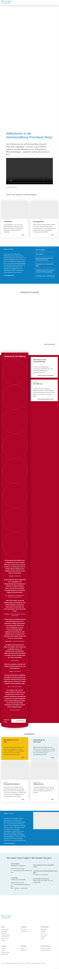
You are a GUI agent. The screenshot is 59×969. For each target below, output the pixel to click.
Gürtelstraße (8, 221)
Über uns (3, 946)
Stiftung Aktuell (44, 929)
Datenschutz (27, 963)
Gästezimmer (43, 936)
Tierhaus (42, 938)
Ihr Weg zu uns (24, 950)
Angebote (23, 948)
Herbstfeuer (43, 931)
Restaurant (43, 933)
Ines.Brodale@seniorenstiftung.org (21, 884)
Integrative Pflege (5, 929)
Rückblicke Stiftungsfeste (46, 950)
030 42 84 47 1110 (19, 882)
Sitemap (44, 963)
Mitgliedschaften (4, 954)
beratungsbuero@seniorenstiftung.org (22, 870)
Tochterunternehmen (5, 952)
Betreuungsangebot (5, 935)
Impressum (21, 963)
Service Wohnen (44, 935)
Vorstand (3, 950)
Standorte (24, 927)
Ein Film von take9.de (11, 187)
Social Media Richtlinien (36, 963)
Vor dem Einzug (4, 938)
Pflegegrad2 (3, 933)
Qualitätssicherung (5, 936)
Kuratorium (3, 948)
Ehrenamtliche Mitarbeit (11, 784)
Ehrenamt (23, 946)
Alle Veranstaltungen (49, 344)
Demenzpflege (4, 931)
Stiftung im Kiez (38, 784)
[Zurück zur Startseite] (7, 3)
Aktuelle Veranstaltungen (46, 948)
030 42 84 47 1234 (19, 868)
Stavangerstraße (38, 221)
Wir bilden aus (38, 384)
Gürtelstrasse (23, 929)
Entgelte (3, 940)
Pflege (3, 927)
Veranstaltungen (45, 946)
